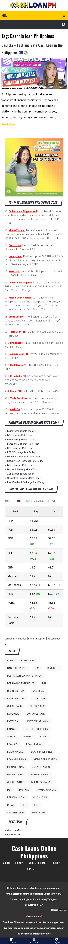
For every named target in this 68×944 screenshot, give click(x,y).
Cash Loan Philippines (15, 638)
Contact (31, 869)
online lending (41, 767)
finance (12, 729)
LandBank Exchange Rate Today (23, 444)
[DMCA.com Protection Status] (59, 911)
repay (10, 805)
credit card (14, 706)
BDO (37, 668)
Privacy (19, 863)
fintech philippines (36, 729)
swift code (38, 812)
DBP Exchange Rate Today (20, 448)
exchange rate (36, 713)
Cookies (56, 863)
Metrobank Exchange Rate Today (23, 456)
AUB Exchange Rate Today (20, 473)
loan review (33, 744)
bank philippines (17, 668)
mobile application (45, 759)
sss (36, 805)
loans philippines (42, 751)
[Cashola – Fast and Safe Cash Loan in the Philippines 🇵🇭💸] (34, 73)
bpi (44, 683)
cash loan (38, 691)
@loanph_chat (34, 905)
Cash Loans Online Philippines (34, 852)
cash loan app (16, 698)
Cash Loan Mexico (16, 830)
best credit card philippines (24, 675)
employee (13, 713)
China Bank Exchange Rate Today (24, 478)
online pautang (40, 782)
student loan (15, 812)
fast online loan (37, 721)
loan (43, 736)
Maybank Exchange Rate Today (23, 469)
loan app (12, 744)
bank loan (27, 660)
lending (27, 736)
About (6, 863)
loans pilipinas (16, 759)
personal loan (16, 797)
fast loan (13, 721)
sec (24, 805)
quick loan (40, 797)
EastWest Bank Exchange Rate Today (25, 482)
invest (11, 736)
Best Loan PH (14, 834)
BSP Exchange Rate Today (20, 465)
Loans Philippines (37, 638)
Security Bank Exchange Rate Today (25, 461)
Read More (8, 124)
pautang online (46, 789)
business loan (16, 691)
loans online (15, 751)
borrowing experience (20, 683)
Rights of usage (38, 863)
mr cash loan (15, 767)
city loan (39, 698)
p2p (9, 789)
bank (10, 660)
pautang (24, 789)
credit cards (37, 706)
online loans (15, 782)
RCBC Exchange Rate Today (21, 452)
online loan (14, 774)
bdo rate (52, 668)
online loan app (39, 774)
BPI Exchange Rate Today (20, 435)
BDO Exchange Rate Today (20, 431)
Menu (4, 15)
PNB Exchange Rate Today (20, 439)
